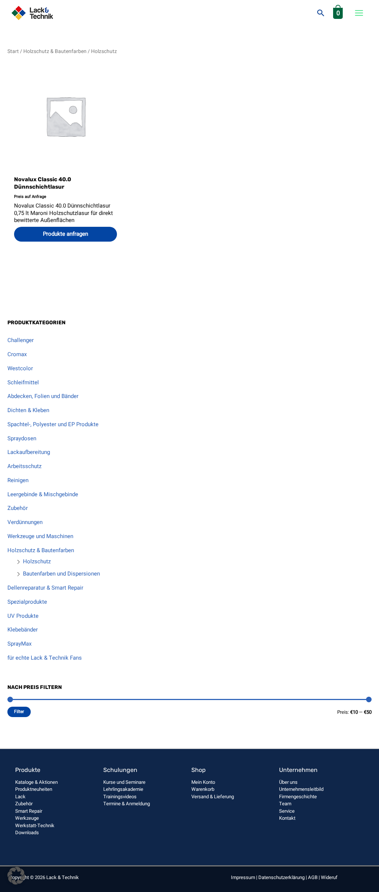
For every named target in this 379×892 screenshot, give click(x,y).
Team (285, 803)
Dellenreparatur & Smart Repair (45, 588)
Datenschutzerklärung (281, 877)
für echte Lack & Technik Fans (44, 658)
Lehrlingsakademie (123, 789)
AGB (313, 877)
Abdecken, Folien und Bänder (42, 396)
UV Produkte (22, 616)
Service (287, 811)
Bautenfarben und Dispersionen (61, 574)
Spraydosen (21, 438)
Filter (19, 712)
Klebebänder (22, 630)
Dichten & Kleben (28, 410)
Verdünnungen (25, 522)
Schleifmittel (23, 382)
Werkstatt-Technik (34, 825)
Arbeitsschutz (24, 466)
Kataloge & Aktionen (36, 782)
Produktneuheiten (33, 789)
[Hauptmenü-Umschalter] (359, 13)
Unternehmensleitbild (301, 789)
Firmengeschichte (298, 796)
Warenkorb (202, 789)
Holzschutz (37, 561)
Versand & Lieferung (212, 796)
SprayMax (19, 644)
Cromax (17, 354)
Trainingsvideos (120, 796)
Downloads (27, 832)
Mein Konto (203, 782)
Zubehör (17, 508)
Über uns (288, 782)
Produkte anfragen (65, 234)
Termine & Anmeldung (126, 803)
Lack (20, 796)
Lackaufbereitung (28, 452)
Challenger (20, 340)
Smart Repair (28, 811)
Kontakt (287, 818)
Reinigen (17, 480)
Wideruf (329, 877)
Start (13, 51)
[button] (321, 13)
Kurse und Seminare (124, 782)
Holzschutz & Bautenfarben (40, 550)
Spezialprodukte (27, 602)
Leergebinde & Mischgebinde (42, 494)
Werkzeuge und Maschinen (40, 536)
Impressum (243, 877)
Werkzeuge (27, 818)
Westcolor (20, 368)
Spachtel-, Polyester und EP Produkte (52, 424)
